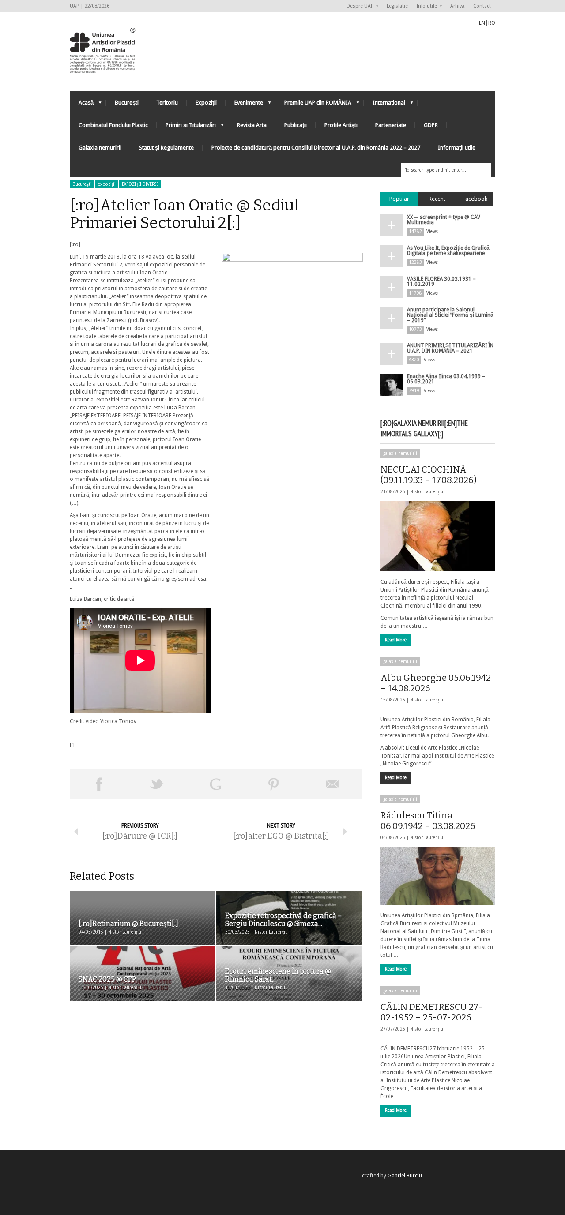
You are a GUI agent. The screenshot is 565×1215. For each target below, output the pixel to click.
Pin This (274, 784)
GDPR (431, 125)
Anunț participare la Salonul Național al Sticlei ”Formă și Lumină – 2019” (450, 315)
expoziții (107, 184)
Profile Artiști (341, 125)
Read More (396, 640)
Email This (332, 784)
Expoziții (206, 102)
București (127, 102)
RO (491, 23)
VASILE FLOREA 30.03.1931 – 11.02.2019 (441, 281)
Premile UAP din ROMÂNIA (313, 104)
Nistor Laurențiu (426, 491)
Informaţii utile (456, 147)
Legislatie (397, 6)
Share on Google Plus (215, 784)
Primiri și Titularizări (186, 127)
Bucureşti (82, 184)
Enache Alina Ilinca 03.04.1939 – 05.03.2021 (446, 379)
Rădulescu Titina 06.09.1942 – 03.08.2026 (427, 820)
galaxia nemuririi (400, 453)
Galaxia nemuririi (100, 147)
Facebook (475, 198)
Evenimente (244, 104)
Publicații (295, 125)
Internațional (384, 104)
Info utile (424, 6)
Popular (399, 198)
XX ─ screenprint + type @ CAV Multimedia (443, 219)
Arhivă (457, 6)
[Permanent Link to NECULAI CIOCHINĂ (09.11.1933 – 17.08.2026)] (437, 536)
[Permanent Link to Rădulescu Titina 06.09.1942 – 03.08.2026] (437, 876)
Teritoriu (167, 102)
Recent (437, 198)
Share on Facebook (99, 784)
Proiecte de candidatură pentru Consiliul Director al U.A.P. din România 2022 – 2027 (315, 147)
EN (482, 23)
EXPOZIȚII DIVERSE (140, 184)
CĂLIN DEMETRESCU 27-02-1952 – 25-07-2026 (431, 1012)
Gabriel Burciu (405, 1176)
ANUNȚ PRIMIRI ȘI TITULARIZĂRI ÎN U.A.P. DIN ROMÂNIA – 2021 (450, 348)
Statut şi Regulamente (166, 147)
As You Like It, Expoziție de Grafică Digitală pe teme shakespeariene (448, 250)
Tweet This (157, 784)
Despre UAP (357, 6)
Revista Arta (252, 125)
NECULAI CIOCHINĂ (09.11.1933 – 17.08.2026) (428, 474)
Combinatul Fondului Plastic (113, 125)
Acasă (82, 104)
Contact (482, 6)
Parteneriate (390, 125)
